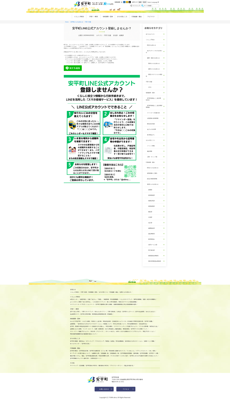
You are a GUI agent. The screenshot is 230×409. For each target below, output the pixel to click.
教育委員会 (150, 239)
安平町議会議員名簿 (91, 356)
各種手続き (83, 299)
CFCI (148, 87)
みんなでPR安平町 (75, 321)
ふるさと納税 (86, 321)
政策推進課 (150, 195)
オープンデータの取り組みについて (80, 353)
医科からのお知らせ (153, 63)
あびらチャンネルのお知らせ (154, 51)
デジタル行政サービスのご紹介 (119, 356)
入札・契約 (152, 351)
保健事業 (106, 299)
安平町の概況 (74, 351)
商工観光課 (150, 250)
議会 (83, 356)
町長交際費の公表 (104, 356)
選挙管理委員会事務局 (153, 261)
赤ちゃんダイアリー (100, 311)
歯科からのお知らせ (153, 69)
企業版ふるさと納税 (75, 329)
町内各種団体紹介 (132, 324)
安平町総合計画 (83, 351)
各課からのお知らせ (152, 184)
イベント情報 (150, 145)
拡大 (144, 2)
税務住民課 (150, 200)
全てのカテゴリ (150, 34)
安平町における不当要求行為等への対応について (143, 356)
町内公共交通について (119, 324)
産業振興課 (150, 206)
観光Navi (81, 341)
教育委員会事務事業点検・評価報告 (102, 314)
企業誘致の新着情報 (152, 118)
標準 (140, 2)
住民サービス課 (151, 244)
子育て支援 (88, 22)
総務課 (149, 189)
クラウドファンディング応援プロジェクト (126, 326)
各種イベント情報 (149, 341)
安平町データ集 (153, 353)
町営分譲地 (109, 326)
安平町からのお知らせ (77, 22)
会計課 (149, 222)
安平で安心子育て (75, 311)
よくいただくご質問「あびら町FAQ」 (80, 302)
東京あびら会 (153, 326)
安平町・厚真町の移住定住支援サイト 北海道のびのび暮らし (87, 326)
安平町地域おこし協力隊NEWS (153, 99)
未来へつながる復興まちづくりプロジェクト (128, 331)
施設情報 (149, 151)
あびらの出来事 (151, 129)
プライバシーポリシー (116, 365)
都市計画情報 (137, 299)
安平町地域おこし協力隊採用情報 (154, 106)
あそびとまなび (150, 311)
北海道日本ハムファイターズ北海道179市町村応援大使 (127, 321)
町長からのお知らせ (152, 167)
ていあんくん (130, 351)
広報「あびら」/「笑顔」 (95, 299)
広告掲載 (81, 365)
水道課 (149, 217)
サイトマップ (136, 5)
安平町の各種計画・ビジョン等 (98, 351)
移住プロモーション (148, 331)
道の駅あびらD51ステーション (133, 341)
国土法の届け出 (128, 365)
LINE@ (119, 311)
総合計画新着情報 (151, 178)
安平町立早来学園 (85, 314)
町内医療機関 (114, 299)
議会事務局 (150, 233)
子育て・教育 (93, 16)
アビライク (151, 16)
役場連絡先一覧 (114, 353)
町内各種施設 (119, 341)
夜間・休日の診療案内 (149, 299)
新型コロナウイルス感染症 (154, 75)
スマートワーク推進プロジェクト (79, 331)
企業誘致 (72, 324)
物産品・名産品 (109, 341)
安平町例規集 (144, 353)
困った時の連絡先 (112, 302)
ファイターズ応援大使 (153, 113)
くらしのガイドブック (126, 299)
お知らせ (73, 289)
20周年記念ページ (95, 358)
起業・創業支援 (99, 329)
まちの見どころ (122, 16)
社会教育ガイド (74, 314)
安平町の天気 (85, 343)
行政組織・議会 (137, 16)
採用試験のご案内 (151, 173)
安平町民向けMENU (91, 365)
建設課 (149, 211)
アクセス (126, 389)
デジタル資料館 (143, 326)
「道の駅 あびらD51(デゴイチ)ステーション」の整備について (94, 324)
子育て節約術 (111, 311)
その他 (72, 363)
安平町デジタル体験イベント (139, 329)
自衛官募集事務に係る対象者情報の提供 (125, 304)
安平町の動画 (74, 341)
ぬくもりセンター (75, 343)
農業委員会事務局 (152, 255)
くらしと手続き (79, 16)
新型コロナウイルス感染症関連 (127, 302)
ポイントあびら (110, 331)
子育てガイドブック (87, 311)
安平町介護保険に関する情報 (104, 304)
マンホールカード (88, 329)
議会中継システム (75, 356)
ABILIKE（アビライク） (97, 331)
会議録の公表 (95, 353)
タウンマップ (90, 341)
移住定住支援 (150, 124)
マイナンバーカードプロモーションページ (82, 304)
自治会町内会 (143, 324)
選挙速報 (135, 353)
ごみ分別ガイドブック (99, 302)
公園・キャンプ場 (151, 156)
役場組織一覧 (104, 353)
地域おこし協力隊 (96, 321)
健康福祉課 (150, 228)
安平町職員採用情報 (126, 353)
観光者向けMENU (104, 365)
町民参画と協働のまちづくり (117, 351)
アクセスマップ (99, 341)
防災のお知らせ (151, 45)
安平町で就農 (148, 321)
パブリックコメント (141, 351)
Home (67, 22)
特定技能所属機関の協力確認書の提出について (83, 334)
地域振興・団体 (108, 16)
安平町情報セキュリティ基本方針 (79, 358)
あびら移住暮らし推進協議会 (113, 329)
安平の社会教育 (139, 311)
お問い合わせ (104, 389)
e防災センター (74, 299)
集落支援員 (126, 329)
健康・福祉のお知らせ (153, 58)
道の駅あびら (150, 134)
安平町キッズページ (128, 311)
